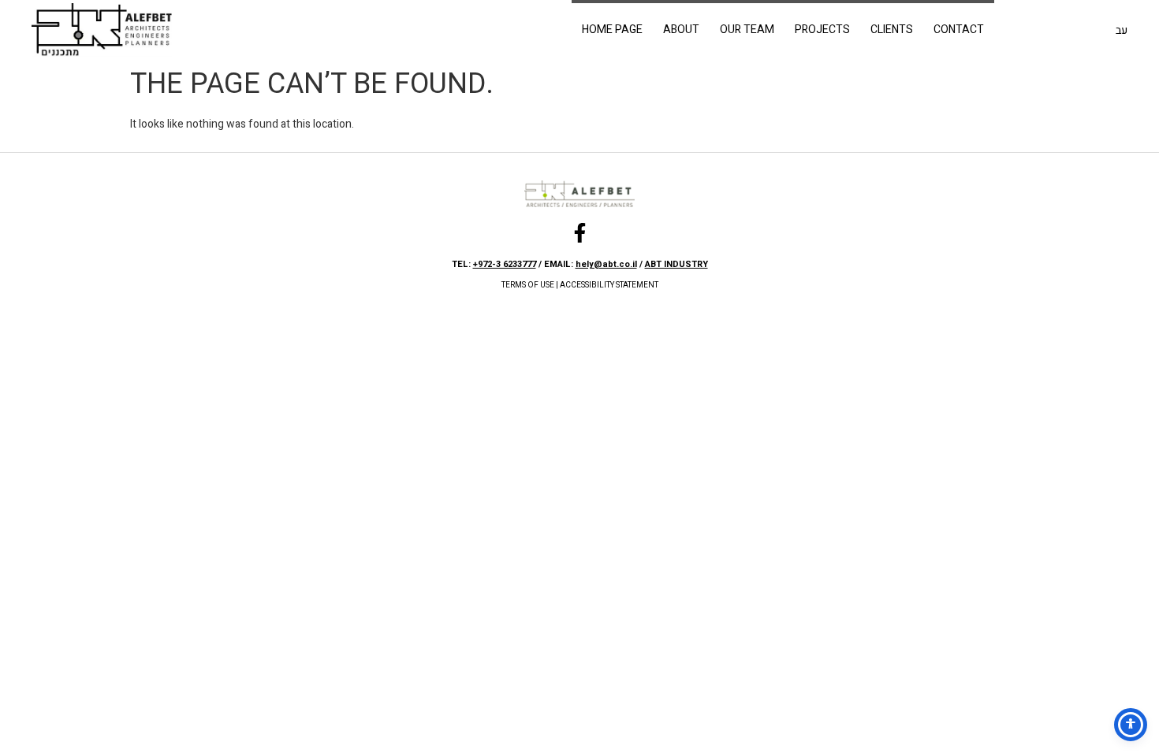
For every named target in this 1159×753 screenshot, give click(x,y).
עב (1121, 30)
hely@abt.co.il (606, 264)
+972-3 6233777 (504, 264)
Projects (822, 29)
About (681, 29)
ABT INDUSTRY (676, 264)
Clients (891, 29)
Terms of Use (527, 285)
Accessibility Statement (609, 285)
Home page (612, 29)
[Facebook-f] (580, 233)
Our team (747, 29)
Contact (959, 29)
